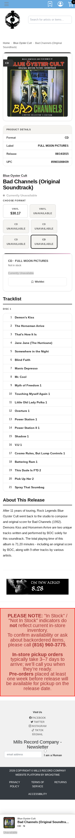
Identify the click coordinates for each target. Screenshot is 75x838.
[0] (71, 5)
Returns (60, 782)
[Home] (12, 19)
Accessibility (37, 794)
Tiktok (39, 730)
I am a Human (53, 755)
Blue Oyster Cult (22, 43)
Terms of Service (37, 784)
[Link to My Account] (61, 4)
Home (6, 43)
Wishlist (39, 281)
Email (39, 734)
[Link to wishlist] (50, 4)
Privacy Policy (14, 784)
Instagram (38, 726)
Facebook (39, 717)
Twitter (39, 722)
